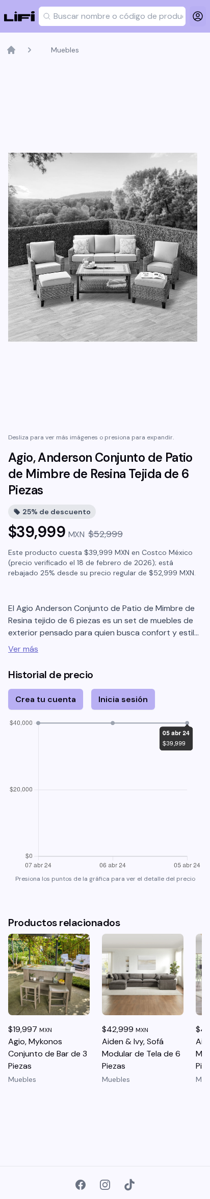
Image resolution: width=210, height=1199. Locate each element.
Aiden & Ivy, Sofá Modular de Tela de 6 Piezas (141, 1053)
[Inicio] (11, 50)
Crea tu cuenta (45, 699)
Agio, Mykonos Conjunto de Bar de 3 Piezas (47, 1053)
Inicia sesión (123, 699)
